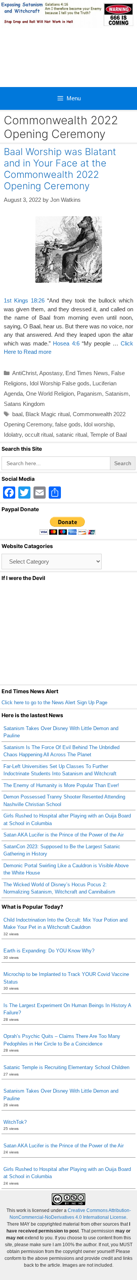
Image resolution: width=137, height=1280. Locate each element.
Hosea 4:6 (66, 343)
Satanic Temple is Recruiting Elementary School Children (66, 1067)
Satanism (117, 393)
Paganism (89, 393)
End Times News (86, 373)
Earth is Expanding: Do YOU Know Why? (48, 951)
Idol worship (98, 424)
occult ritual (39, 434)
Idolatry (13, 434)
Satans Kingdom (24, 404)
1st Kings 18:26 (24, 300)
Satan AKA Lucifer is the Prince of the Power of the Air (63, 835)
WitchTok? (15, 1122)
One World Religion (50, 393)
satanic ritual (71, 434)
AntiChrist (24, 373)
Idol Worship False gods (59, 383)
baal (17, 414)
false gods (68, 424)
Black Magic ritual (47, 414)
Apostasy (50, 373)
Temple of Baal (108, 434)
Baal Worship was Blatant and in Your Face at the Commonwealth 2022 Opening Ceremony (60, 169)
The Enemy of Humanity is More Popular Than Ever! (61, 785)
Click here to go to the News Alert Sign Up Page (54, 702)
